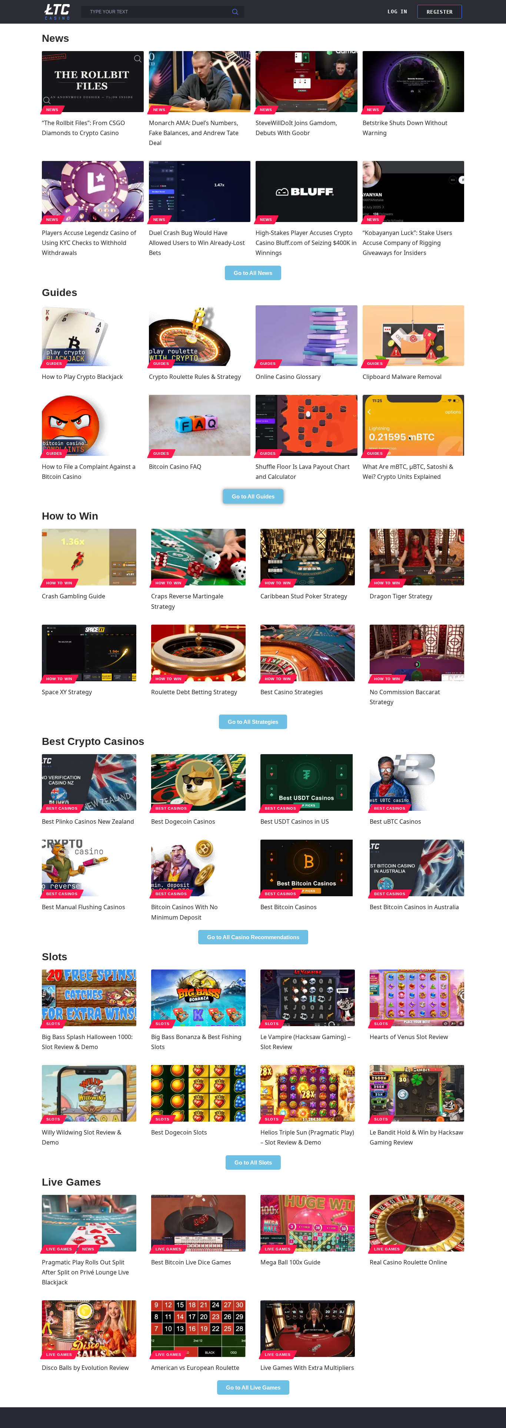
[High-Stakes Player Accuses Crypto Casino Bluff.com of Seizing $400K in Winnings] (306, 191)
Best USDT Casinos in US (294, 821)
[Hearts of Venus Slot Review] (417, 998)
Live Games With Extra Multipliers (307, 1368)
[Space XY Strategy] (89, 653)
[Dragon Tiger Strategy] (417, 557)
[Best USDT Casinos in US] (307, 782)
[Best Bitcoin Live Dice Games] (198, 1223)
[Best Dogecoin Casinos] (198, 782)
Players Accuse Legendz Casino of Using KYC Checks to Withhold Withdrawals (89, 243)
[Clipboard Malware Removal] (414, 335)
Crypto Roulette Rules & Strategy (195, 377)
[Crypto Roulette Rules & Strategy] (200, 335)
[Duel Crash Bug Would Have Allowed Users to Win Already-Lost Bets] (200, 191)
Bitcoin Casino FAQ (175, 467)
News (52, 110)
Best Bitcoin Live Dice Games (191, 1262)
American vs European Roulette (195, 1368)
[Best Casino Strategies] (307, 653)
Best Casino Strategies (291, 692)
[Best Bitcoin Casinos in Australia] (417, 868)
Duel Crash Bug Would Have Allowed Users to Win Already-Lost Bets (197, 243)
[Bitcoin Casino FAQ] (200, 425)
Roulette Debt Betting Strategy (194, 692)
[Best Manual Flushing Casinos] (89, 868)
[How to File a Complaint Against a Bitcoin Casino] (93, 425)
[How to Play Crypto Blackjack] (93, 335)
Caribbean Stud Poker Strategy (303, 596)
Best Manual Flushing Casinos (83, 907)
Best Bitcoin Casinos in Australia (414, 907)
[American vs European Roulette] (198, 1328)
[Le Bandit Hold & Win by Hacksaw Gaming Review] (417, 1093)
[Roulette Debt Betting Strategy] (198, 653)
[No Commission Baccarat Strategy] (417, 653)
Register (440, 12)
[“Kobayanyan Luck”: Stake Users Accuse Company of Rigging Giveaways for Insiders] (414, 191)
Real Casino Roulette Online (408, 1262)
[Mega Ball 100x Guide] (307, 1223)
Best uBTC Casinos (395, 821)
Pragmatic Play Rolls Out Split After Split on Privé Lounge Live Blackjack (85, 1272)
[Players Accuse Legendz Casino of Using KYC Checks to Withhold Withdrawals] (93, 191)
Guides (54, 364)
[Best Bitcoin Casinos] (307, 868)
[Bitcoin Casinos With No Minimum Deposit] (198, 868)
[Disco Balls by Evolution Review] (89, 1328)
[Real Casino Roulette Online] (417, 1223)
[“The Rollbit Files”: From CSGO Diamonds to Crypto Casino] (93, 81)
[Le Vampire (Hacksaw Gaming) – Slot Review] (307, 998)
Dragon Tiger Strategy (401, 596)
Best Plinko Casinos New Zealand (88, 821)
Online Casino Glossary (288, 377)
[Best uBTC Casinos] (417, 782)
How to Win (59, 583)
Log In (397, 11)
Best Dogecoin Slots (179, 1132)
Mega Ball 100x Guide (290, 1262)
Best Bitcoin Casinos (288, 907)
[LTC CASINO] (57, 11)
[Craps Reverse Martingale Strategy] (198, 557)
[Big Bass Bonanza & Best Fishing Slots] (198, 998)
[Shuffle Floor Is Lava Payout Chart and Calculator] (306, 425)
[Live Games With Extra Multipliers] (307, 1328)
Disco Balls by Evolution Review (85, 1368)
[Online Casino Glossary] (306, 335)
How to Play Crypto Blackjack (82, 377)
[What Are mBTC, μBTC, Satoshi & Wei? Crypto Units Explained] (414, 425)
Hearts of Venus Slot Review (409, 1037)
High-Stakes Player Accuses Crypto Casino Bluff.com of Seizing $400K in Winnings (306, 243)
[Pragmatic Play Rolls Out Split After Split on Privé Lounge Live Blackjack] (89, 1223)
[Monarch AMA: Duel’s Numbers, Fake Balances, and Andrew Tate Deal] (200, 81)
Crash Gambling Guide (73, 596)
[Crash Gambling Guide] (89, 557)
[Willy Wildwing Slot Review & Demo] (89, 1093)
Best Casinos (61, 808)
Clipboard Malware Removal (402, 377)
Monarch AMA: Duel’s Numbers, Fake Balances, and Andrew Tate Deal (194, 133)
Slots (53, 1024)
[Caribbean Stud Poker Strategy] (307, 557)
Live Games (59, 1249)
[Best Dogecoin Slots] (198, 1093)
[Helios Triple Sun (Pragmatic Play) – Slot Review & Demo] (307, 1093)
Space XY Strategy (67, 692)
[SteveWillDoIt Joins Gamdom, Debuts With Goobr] (306, 81)
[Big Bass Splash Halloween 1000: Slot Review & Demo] (89, 998)
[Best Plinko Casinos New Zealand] (89, 782)
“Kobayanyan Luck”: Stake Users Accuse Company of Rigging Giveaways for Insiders (407, 243)
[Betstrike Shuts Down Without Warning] (414, 81)
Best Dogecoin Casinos (183, 821)
